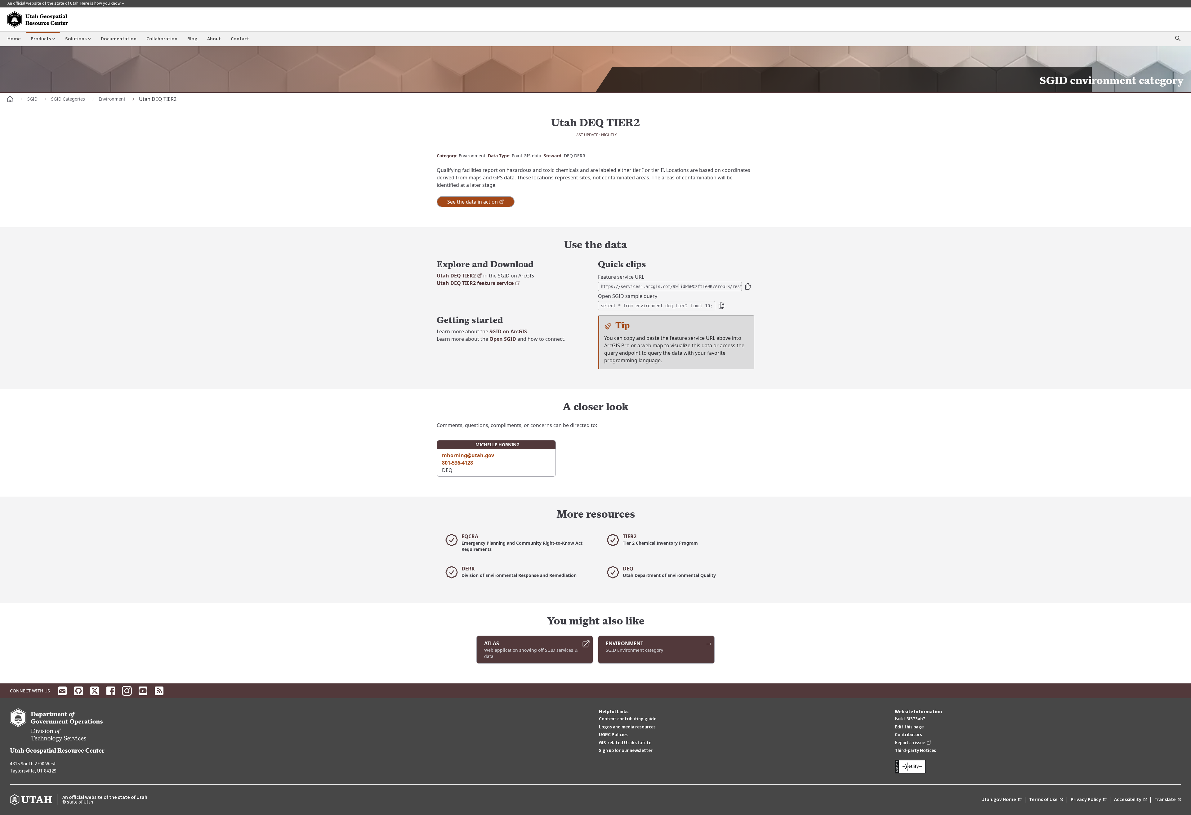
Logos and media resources (627, 727)
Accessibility (1130, 800)
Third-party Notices (915, 750)
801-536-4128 (457, 462)
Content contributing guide (627, 719)
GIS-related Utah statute (625, 743)
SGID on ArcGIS (508, 331)
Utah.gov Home (1001, 800)
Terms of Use (1046, 800)
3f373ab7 (916, 719)
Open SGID (502, 338)
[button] (748, 286)
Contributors (908, 735)
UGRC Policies (613, 735)
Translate (1167, 800)
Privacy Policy (1088, 800)
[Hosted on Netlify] (1038, 766)
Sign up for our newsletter (626, 750)
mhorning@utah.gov (468, 455)
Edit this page (909, 727)
